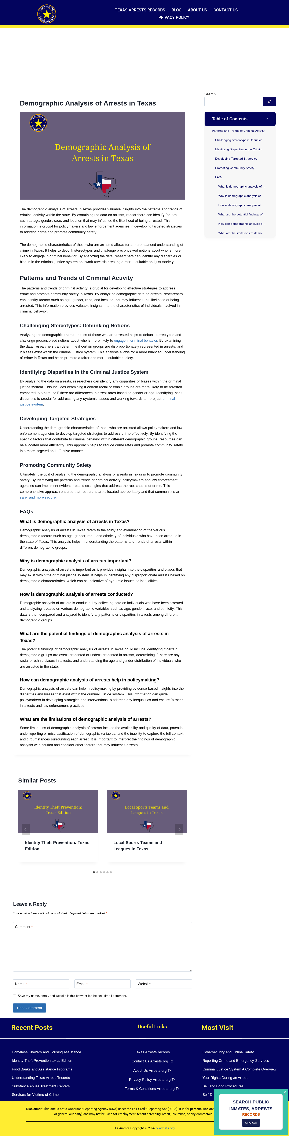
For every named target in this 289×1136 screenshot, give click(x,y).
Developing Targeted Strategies (236, 158)
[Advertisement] (144, 59)
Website (144, 984)
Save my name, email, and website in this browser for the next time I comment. (72, 996)
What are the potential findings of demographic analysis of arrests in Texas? (247, 214)
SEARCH (251, 1123)
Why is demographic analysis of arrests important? (247, 195)
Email (82, 984)
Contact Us (225, 10)
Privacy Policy (173, 17)
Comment (24, 927)
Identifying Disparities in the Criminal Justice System (245, 149)
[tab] (94, 872)
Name (21, 984)
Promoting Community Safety (234, 167)
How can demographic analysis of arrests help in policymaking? (247, 223)
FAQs (219, 177)
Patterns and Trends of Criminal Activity (238, 130)
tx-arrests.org (165, 1128)
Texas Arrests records (140, 10)
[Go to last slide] (26, 829)
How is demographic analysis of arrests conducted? (247, 205)
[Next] (179, 829)
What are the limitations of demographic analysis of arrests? (247, 232)
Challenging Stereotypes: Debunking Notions (245, 139)
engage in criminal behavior (135, 340)
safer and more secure (38, 497)
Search (210, 94)
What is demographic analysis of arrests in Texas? (247, 186)
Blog (177, 10)
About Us (197, 10)
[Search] (269, 101)
